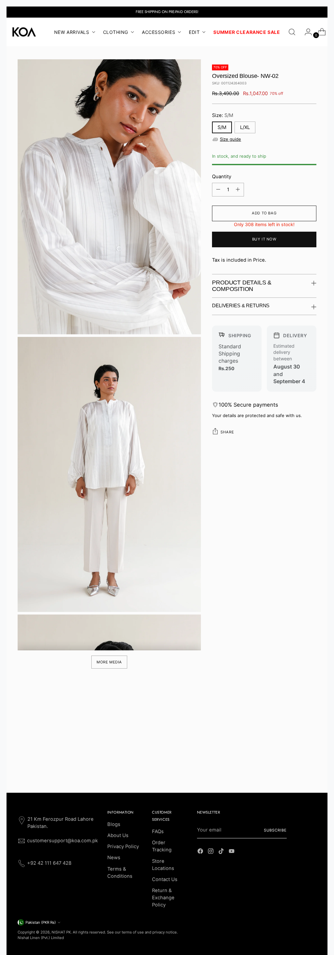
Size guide (230, 139)
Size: (222, 115)
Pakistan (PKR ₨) (40, 922)
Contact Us (164, 879)
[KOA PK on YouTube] (232, 852)
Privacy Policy (123, 846)
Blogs (113, 824)
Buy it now (264, 239)
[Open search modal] (291, 31)
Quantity (221, 177)
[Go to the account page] (305, 31)
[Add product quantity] (238, 189)
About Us (118, 835)
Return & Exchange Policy (163, 898)
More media (109, 662)
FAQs (158, 831)
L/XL (245, 127)
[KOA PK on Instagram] (211, 852)
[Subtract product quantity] (218, 189)
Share (227, 432)
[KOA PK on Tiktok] (222, 852)
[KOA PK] (24, 32)
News (113, 858)
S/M (222, 127)
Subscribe (275, 830)
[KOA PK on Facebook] (201, 852)
